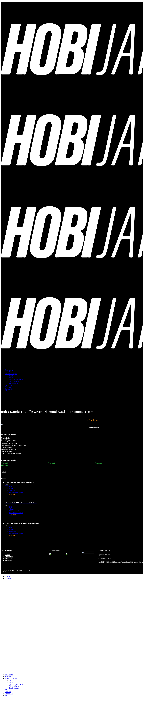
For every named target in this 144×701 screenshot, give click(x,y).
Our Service (9, 557)
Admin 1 (4, 463)
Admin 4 (4, 465)
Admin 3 (98, 463)
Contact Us (9, 389)
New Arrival (9, 370)
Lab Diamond (14, 383)
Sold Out (8, 372)
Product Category (11, 374)
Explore (7, 555)
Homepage (8, 560)
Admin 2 (51, 463)
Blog (6, 391)
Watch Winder (14, 381)
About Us (8, 385)
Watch (11, 376)
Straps (11, 377)
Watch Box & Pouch (16, 379)
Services (8, 387)
